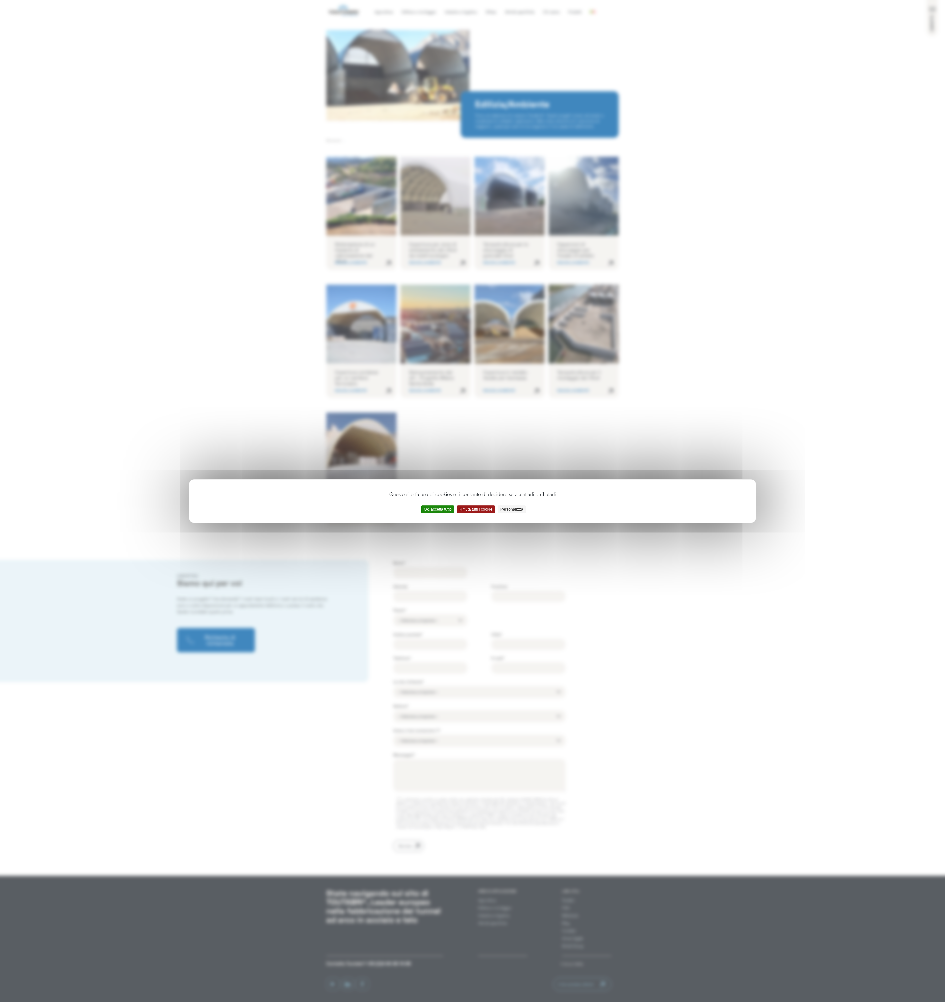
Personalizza (511, 509)
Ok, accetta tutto (438, 509)
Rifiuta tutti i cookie (475, 509)
